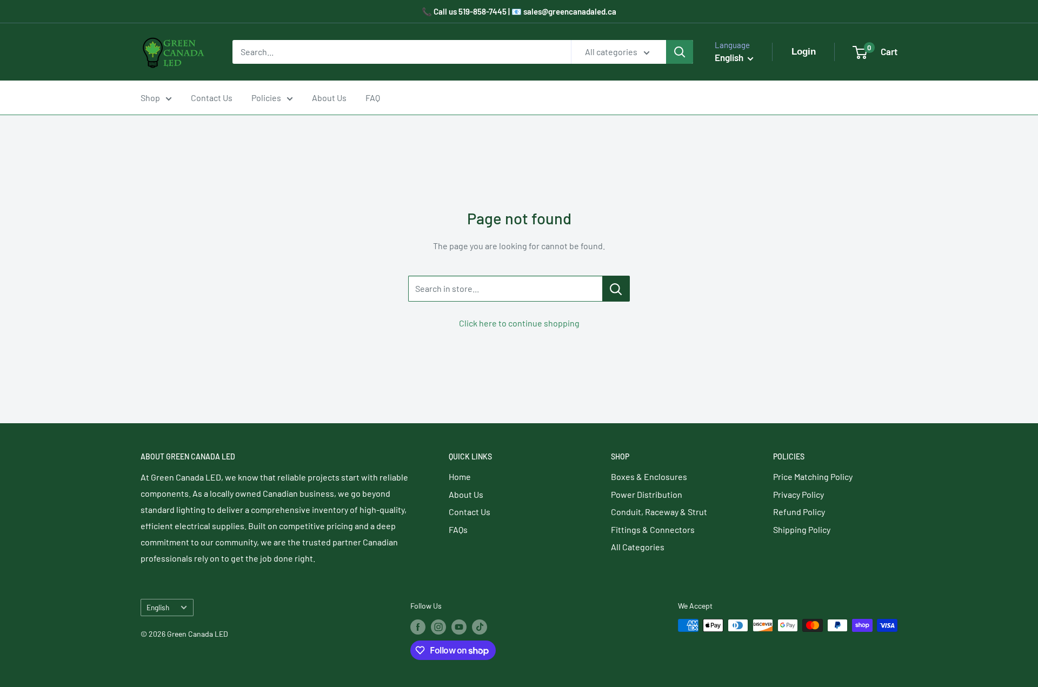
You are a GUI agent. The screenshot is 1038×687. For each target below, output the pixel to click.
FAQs (458, 529)
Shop (150, 97)
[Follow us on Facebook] (417, 626)
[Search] (679, 52)
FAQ (372, 97)
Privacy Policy (798, 494)
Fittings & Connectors (653, 529)
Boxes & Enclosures (649, 476)
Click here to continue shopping (519, 323)
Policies (266, 97)
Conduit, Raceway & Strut (659, 511)
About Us (329, 97)
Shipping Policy (801, 529)
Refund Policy (799, 511)
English (158, 607)
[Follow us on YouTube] (459, 626)
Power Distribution (646, 494)
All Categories (637, 547)
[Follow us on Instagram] (438, 626)
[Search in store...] (616, 289)
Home (460, 476)
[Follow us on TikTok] (479, 626)
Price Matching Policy (813, 476)
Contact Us (211, 97)
